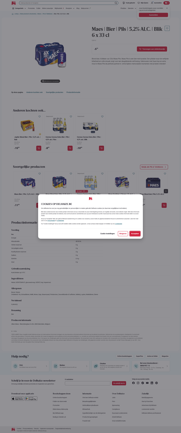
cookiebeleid (60, 220)
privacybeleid (51, 220)
